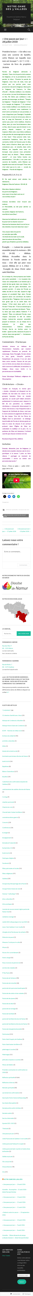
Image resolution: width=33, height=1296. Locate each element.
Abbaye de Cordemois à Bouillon (12, 720)
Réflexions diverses (8, 1082)
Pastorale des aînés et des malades (13, 993)
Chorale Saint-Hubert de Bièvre (12, 812)
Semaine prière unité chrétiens (11, 1108)
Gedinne (5, 878)
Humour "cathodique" (9, 894)
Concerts (5, 822)
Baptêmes (5, 766)
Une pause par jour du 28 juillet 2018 (15, 515)
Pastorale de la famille (9, 983)
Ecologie (5, 832)
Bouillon (5, 776)
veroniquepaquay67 (20, 45)
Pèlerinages (6, 1054)
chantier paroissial (8, 802)
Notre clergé (6, 957)
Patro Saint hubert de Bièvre (11, 1044)
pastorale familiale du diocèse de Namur (14, 1024)
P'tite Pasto (6, 973)
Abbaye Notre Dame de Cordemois (13, 725)
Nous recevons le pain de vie (11, 963)
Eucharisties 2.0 (7, 848)
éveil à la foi (6, 761)
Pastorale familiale (8, 1014)
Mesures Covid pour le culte (11, 942)
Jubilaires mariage (8, 917)
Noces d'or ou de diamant (10, 952)
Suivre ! (22, 1282)
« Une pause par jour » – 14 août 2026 (13, 1184)
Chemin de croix (7, 807)
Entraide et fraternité (8, 843)
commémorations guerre (10, 817)
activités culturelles (8, 741)
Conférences (6, 827)
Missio (4, 947)
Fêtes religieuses (7, 873)
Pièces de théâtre (7, 1065)
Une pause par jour (23, 509)
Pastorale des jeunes (8, 998)
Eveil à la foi (6, 853)
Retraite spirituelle (8, 1088)
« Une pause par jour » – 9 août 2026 (13, 1225)
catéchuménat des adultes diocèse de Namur (16, 789)
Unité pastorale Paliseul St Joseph (12, 1144)
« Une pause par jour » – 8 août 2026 (13, 1230)
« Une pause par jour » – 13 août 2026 (13, 1197)
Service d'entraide (7, 1118)
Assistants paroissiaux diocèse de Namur (15, 756)
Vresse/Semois (7, 1167)
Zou (3, 1172)
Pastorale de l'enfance (9, 978)
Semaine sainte (7, 1113)
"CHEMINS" (6, 710)
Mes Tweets (6, 1255)
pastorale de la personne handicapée (13, 988)
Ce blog (4, 797)
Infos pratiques (7, 904)
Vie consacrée (6, 1161)
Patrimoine (5, 1034)
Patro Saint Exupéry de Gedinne (12, 1039)
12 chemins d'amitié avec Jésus (12, 715)
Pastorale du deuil (7, 1003)
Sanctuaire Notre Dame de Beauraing (14, 1098)
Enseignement (6, 838)
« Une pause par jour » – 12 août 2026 (13, 1202)
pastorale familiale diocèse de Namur (14, 1019)
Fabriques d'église (8, 858)
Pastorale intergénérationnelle (11, 1029)
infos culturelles (7, 899)
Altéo (4, 746)
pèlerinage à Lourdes (8, 1049)
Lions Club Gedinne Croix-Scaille (12, 927)
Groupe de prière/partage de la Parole (14, 884)
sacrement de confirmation (10, 1093)
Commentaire (23, 565)
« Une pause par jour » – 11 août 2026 (13, 1207)
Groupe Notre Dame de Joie (11, 889)
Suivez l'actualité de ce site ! (23, 1252)
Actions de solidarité (8, 736)
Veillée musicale (7, 1156)
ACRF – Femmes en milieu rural (12, 730)
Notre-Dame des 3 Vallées (16, 7)
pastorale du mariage (8, 1008)
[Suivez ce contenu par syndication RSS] (3, 1179)
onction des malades (8, 968)
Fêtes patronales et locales (10, 868)
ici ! (8, 692)
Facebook (5, 863)
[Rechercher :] (16, 633)
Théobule (5, 1128)
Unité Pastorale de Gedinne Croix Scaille (14, 1138)
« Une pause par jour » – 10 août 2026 (13, 1220)
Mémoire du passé (8, 937)
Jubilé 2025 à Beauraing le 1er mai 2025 (14, 922)
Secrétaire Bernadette (9, 1103)
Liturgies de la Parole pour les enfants (14, 932)
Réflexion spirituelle (12, 509)
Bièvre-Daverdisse (8, 771)
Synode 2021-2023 (8, 1123)
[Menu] (5, 29)
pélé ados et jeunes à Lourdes (11, 1059)
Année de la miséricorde (9, 751)
